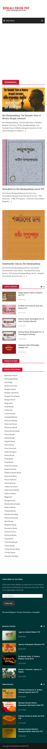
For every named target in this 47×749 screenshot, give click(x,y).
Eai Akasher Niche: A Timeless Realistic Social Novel (29, 657)
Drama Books (9, 434)
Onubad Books (10, 511)
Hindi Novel (8, 462)
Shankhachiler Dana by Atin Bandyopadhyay (21, 263)
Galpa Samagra (10, 452)
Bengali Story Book (12, 396)
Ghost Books (9, 455)
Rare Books (8, 521)
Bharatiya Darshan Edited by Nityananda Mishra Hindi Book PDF (30, 730)
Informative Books (11, 490)
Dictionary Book (10, 427)
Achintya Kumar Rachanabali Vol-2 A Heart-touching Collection (31, 320)
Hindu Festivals (10, 469)
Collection (8, 410)
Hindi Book (8, 459)
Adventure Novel (10, 375)
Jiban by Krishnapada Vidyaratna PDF (31, 644)
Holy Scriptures (10, 479)
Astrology (8, 382)
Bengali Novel (9, 399)
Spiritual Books (10, 535)
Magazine (8, 497)
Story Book (8, 538)
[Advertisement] (23, 51)
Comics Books (9, 413)
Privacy (19, 612)
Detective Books (10, 420)
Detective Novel (10, 424)
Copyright (36, 612)
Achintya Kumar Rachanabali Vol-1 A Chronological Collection (31, 333)
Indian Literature (11, 486)
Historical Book (10, 476)
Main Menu (10, 20)
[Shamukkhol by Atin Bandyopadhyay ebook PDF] (23, 162)
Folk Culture (9, 445)
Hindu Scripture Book (12, 472)
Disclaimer (27, 612)
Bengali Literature (11, 392)
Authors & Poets (10, 386)
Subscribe (8, 603)
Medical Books (10, 507)
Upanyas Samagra (11, 556)
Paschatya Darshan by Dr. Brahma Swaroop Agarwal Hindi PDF (30, 691)
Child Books (9, 406)
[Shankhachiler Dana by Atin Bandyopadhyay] (23, 235)
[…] (24, 131)
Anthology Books (11, 379)
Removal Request (9, 612)
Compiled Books (10, 417)
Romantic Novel (10, 528)
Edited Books (9, 438)
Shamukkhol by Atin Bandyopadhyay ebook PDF (23, 189)
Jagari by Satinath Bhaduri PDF (29, 632)
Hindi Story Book (11, 466)
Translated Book (10, 542)
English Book (9, 441)
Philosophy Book (11, 518)
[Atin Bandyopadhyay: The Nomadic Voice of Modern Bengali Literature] (23, 99)
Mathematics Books (12, 504)
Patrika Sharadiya (11, 514)
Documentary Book (12, 431)
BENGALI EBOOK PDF (22, 746)
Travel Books (9, 545)
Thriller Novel (9, 552)
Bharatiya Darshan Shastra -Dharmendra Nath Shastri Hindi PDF (31, 704)
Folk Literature (10, 448)
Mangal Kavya (9, 500)
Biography (8, 403)
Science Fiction (10, 532)
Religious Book (10, 525)
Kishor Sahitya (10, 493)
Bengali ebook (10, 389)
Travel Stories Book (12, 549)
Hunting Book (9, 483)
